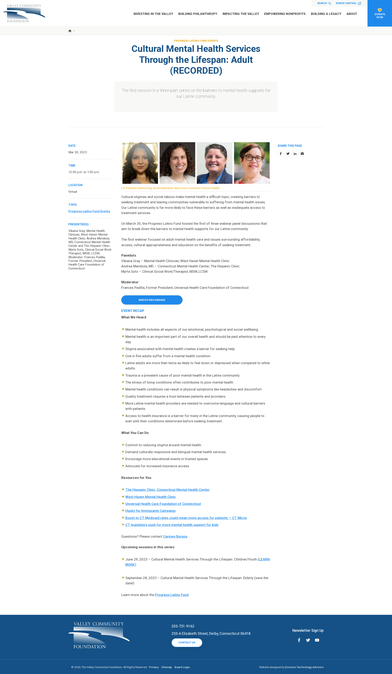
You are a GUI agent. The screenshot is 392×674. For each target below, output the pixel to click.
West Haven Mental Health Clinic (150, 497)
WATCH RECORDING (152, 299)
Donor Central (346, 3)
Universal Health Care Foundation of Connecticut (163, 504)
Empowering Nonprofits (285, 14)
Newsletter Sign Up (308, 630)
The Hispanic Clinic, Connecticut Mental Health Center (167, 490)
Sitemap (166, 667)
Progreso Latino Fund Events (196, 40)
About (351, 14)
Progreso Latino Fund (171, 595)
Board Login (182, 667)
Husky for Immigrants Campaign (150, 511)
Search (322, 3)
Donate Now (379, 15)
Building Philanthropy (197, 14)
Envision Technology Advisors (304, 667)
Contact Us (186, 642)
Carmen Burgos (175, 536)
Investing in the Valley (153, 14)
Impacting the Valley (241, 14)
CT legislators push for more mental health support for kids (171, 525)
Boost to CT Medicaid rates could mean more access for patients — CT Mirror (186, 518)
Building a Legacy (326, 14)
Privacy (154, 667)
